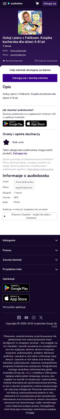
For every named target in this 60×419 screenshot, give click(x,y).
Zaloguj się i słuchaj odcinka (30, 78)
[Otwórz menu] (5, 4)
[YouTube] (26, 318)
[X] (41, 318)
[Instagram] (34, 318)
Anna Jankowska (18, 50)
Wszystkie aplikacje (14, 307)
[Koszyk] (38, 4)
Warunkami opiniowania (40, 169)
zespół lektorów (18, 54)
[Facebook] (19, 318)
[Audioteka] (15, 3)
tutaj (31, 412)
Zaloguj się (50, 3)
